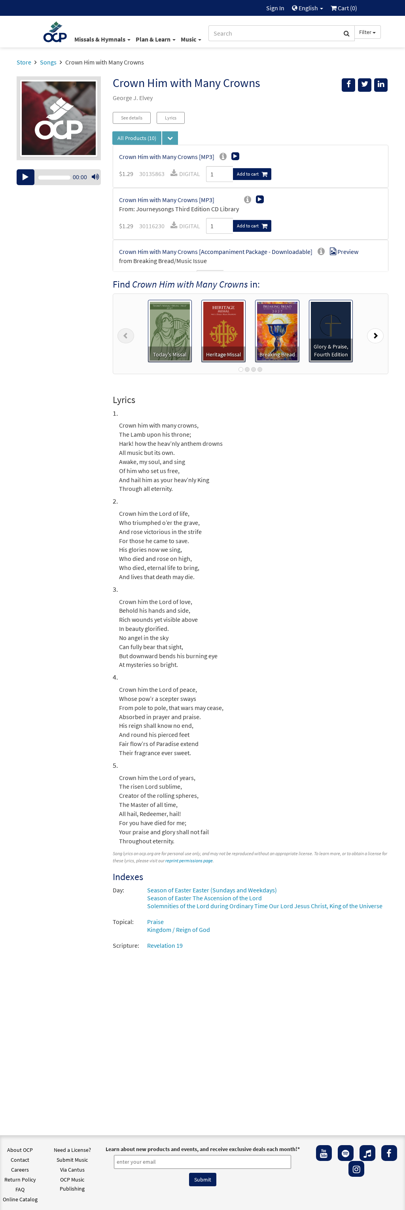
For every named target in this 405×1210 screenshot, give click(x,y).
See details (131, 118)
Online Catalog (20, 1199)
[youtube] (324, 1153)
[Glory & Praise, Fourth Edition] (331, 330)
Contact (20, 1159)
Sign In (275, 8)
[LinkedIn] (381, 85)
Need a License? (72, 1149)
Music (189, 39)
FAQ (20, 1189)
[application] (59, 177)
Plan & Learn (154, 39)
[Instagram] (356, 1169)
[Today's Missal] (170, 330)
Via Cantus (72, 1169)
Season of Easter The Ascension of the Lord (204, 898)
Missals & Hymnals (100, 39)
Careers (20, 1169)
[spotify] (346, 1153)
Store (24, 62)
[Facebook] (389, 1153)
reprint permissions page (189, 860)
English (308, 8)
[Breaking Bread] (277, 330)
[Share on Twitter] (364, 85)
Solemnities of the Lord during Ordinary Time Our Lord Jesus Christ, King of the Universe (264, 906)
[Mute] (95, 177)
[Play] (25, 177)
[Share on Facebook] (348, 85)
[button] (125, 334)
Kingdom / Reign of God (178, 930)
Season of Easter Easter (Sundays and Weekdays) (212, 890)
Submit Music (72, 1159)
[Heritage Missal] (223, 330)
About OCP (20, 1149)
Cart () (347, 8)
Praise (155, 922)
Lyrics (170, 118)
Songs (48, 62)
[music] (367, 1153)
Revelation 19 (165, 945)
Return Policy (20, 1179)
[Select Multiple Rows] (170, 138)
